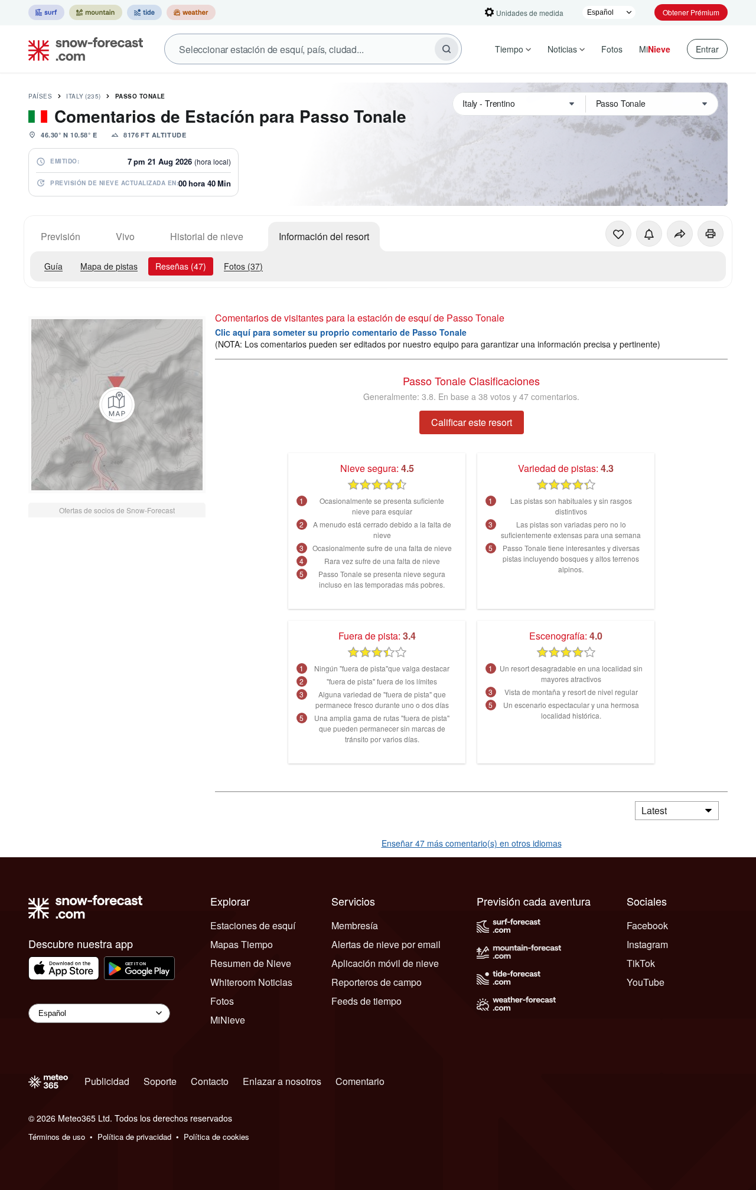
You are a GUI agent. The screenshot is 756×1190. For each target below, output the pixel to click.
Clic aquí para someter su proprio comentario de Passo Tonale (341, 332)
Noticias (562, 49)
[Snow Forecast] (82, 49)
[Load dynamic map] (117, 404)
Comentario (359, 1081)
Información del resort (324, 236)
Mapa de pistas (109, 266)
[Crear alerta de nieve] (649, 234)
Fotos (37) (243, 266)
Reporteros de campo (376, 982)
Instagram (647, 944)
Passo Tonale (140, 96)
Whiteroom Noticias (251, 982)
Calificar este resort (471, 422)
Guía (53, 266)
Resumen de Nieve (250, 963)
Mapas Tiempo (241, 944)
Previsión (60, 236)
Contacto (210, 1081)
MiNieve (227, 1020)
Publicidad (106, 1081)
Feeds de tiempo (366, 1001)
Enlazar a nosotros (282, 1081)
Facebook (647, 925)
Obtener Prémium (691, 12)
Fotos (612, 49)
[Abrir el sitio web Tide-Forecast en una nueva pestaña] (144, 12)
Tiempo (509, 49)
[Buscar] (446, 49)
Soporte (160, 1081)
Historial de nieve (206, 236)
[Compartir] (680, 234)
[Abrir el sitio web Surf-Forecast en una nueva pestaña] (46, 12)
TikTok (641, 963)
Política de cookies (216, 1136)
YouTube (645, 982)
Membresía (354, 925)
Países (40, 96)
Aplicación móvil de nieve (385, 963)
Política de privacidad (134, 1136)
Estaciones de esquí (252, 925)
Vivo (125, 236)
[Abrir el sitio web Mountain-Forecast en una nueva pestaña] (95, 12)
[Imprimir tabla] (711, 234)
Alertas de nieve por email (386, 944)
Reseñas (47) (180, 266)
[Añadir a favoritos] (618, 234)
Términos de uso (56, 1136)
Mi (654, 49)
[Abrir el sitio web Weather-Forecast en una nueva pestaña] (191, 12)
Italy (83, 96)
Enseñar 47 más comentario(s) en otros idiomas (472, 843)
